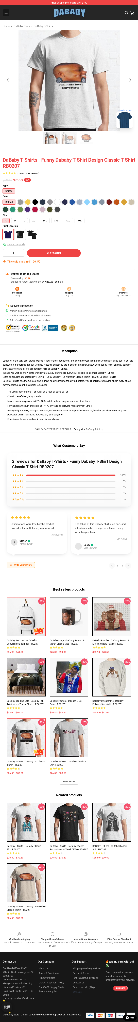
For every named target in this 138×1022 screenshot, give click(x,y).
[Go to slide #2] (69, 138)
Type (5, 185)
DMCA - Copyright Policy (51, 982)
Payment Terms (81, 973)
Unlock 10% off (7, 1007)
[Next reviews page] (128, 566)
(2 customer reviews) (28, 173)
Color (5, 196)
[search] (127, 13)
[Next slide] (130, 80)
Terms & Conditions (49, 973)
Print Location (10, 226)
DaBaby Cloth (22, 26)
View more (69, 782)
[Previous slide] (7, 80)
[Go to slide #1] (51, 138)
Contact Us (78, 982)
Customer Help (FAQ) (84, 987)
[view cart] (132, 13)
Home (6, 26)
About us (43, 968)
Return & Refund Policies (85, 978)
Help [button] (132, 1018)
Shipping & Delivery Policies (87, 968)
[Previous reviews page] (112, 566)
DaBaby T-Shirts (43, 26)
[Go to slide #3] (86, 138)
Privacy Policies (47, 978)
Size (5, 215)
